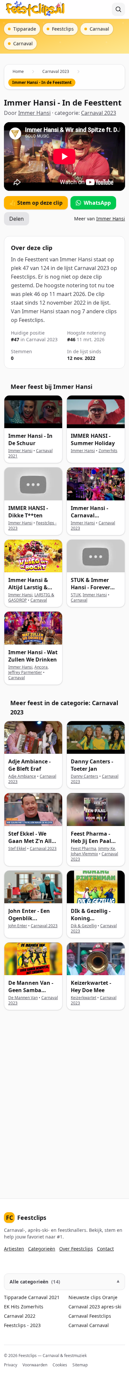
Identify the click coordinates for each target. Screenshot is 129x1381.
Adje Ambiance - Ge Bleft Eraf (29, 765)
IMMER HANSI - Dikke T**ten (28, 511)
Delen (16, 218)
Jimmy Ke (106, 848)
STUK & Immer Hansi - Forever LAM (90, 587)
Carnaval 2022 (19, 1316)
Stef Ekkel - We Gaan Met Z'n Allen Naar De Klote (33, 841)
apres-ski (111, 1306)
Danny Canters (84, 776)
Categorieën (41, 1248)
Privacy (10, 1365)
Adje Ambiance (22, 776)
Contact (105, 1248)
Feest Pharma (83, 848)
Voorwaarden (34, 1365)
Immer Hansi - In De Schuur (30, 439)
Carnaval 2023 (55, 71)
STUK (76, 595)
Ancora (41, 667)
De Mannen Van (23, 997)
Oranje (109, 1297)
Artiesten (14, 1248)
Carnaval (38, 600)
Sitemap (80, 1365)
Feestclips (26, 1218)
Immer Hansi (34, 113)
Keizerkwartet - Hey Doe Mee (91, 986)
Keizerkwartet (83, 997)
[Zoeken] (118, 9)
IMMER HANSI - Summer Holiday (93, 439)
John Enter (17, 926)
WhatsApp (97, 202)
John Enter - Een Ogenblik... (29, 914)
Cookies (60, 1365)
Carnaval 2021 (44, 1297)
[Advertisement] (64, 1099)
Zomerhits (108, 450)
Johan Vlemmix (84, 854)
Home (18, 71)
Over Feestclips (76, 1248)
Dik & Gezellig (84, 926)
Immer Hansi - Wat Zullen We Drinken (33, 656)
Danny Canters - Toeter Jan (92, 765)
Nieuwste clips (84, 1297)
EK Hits (12, 1306)
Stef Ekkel (17, 848)
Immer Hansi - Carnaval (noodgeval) (89, 515)
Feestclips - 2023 (22, 1325)
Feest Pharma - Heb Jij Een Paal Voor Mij (91, 841)
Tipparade (15, 1297)
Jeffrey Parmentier (25, 672)
